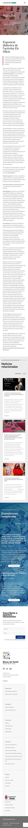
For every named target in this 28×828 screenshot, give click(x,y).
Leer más (6, 415)
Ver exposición (14, 565)
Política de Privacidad (20, 639)
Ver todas (18, 373)
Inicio (5, 23)
